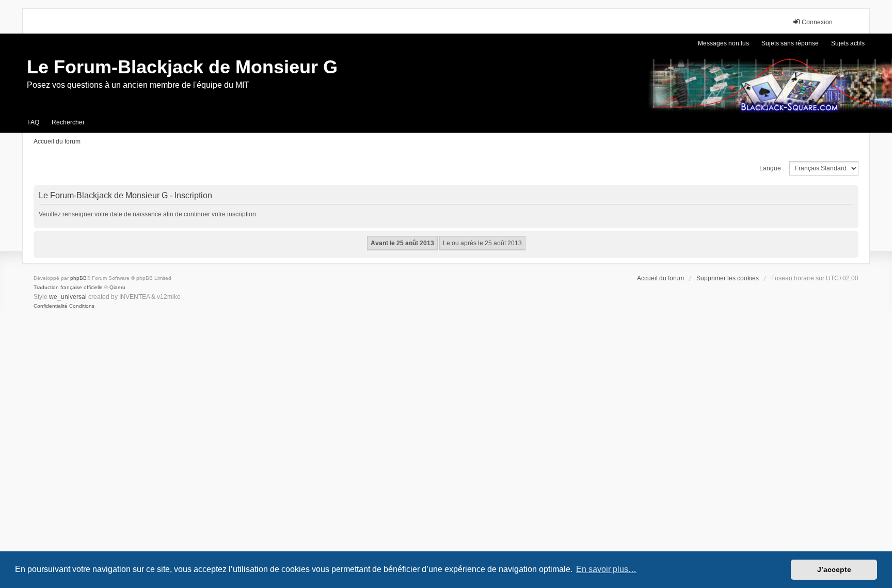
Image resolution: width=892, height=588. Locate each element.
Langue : (771, 168)
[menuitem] (51, 306)
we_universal (68, 296)
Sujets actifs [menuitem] (848, 43)
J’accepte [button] (834, 569)
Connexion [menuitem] (817, 22)
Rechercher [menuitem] (68, 122)
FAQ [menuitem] (33, 122)
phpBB (78, 278)
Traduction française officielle (68, 287)
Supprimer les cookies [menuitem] (727, 278)
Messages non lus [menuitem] (723, 43)
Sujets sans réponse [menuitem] (790, 43)
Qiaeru (117, 287)
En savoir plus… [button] (606, 569)
